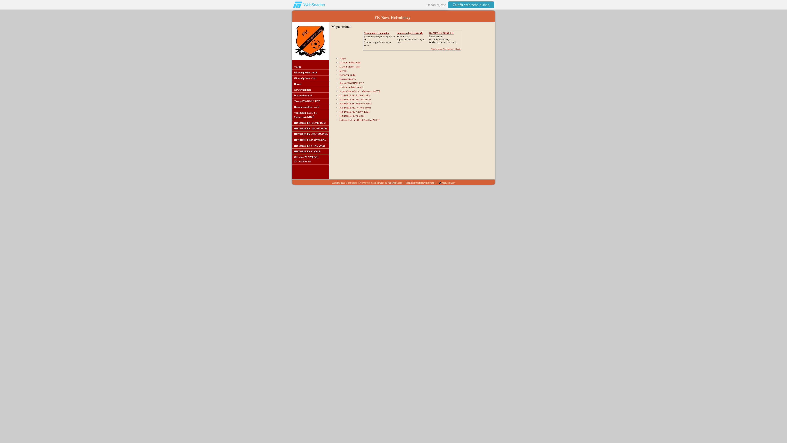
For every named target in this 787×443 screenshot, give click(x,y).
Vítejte (343, 58)
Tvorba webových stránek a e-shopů (445, 49)
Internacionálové (348, 78)
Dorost (343, 70)
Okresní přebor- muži (350, 62)
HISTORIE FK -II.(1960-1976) (355, 99)
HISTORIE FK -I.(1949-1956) (355, 95)
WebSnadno (314, 4)
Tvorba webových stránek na (380, 182)
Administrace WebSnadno (344, 182)
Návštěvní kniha (347, 74)
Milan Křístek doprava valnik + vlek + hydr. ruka (411, 39)
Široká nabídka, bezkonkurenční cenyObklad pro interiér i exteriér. (443, 39)
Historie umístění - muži (351, 87)
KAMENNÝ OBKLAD (441, 33)
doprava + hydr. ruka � (410, 33)
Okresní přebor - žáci (350, 66)
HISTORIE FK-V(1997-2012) (354, 111)
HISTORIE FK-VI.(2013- (352, 115)
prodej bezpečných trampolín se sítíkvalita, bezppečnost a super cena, (379, 41)
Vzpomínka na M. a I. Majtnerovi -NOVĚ (360, 91)
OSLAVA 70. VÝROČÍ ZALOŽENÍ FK (360, 119)
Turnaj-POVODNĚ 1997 (352, 82)
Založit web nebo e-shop (471, 5)
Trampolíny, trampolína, (377, 33)
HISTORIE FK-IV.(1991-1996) (355, 107)
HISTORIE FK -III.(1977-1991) (356, 103)
